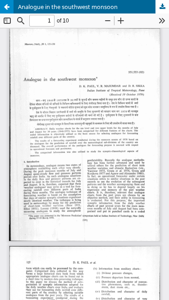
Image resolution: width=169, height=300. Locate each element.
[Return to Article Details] (7, 6)
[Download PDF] (162, 6)
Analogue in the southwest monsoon (68, 7)
